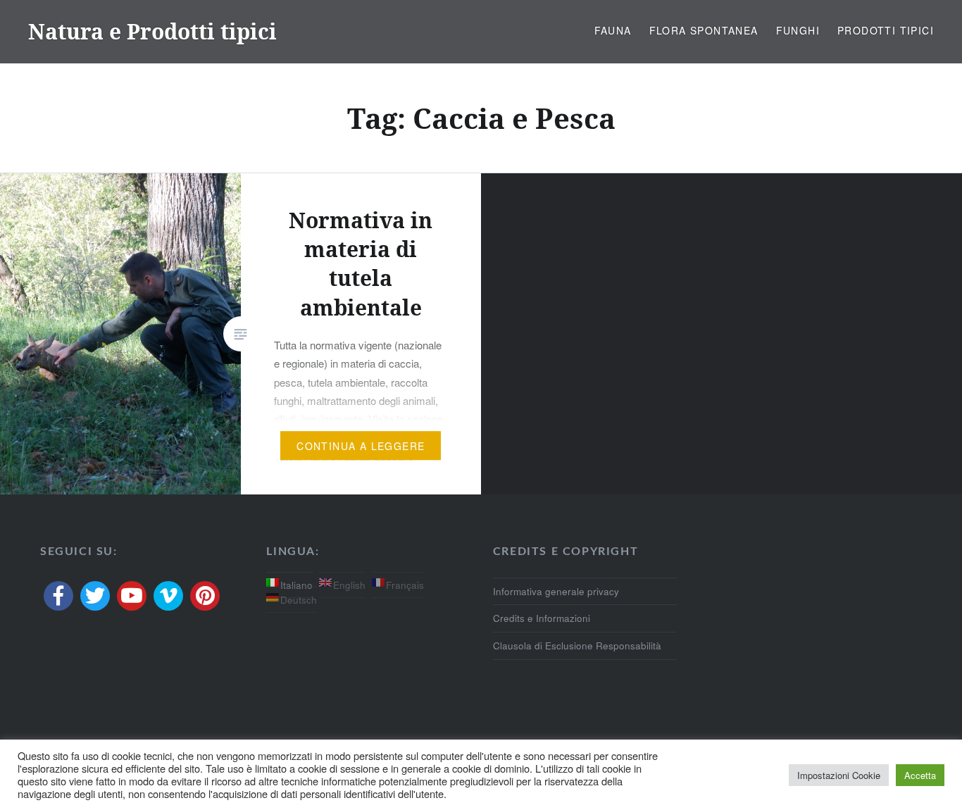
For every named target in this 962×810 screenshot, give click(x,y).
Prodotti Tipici (885, 30)
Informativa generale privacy (556, 591)
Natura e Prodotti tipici (152, 31)
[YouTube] (131, 596)
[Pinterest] (205, 596)
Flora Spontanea (703, 30)
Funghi (798, 30)
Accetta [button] (920, 775)
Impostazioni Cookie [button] (838, 775)
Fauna (613, 30)
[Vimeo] (168, 596)
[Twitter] (95, 596)
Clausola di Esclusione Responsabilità (577, 645)
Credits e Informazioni (541, 618)
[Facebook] (58, 596)
